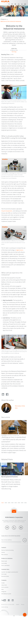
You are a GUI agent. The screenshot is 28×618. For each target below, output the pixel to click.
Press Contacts (4, 554)
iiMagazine (3, 19)
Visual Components (6, 211)
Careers (3, 583)
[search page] (9, 4)
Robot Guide (4, 561)
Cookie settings (4, 607)
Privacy (22, 604)
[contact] (12, 4)
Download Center (5, 576)
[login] (18, 4)
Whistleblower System (6, 593)
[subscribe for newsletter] (25, 540)
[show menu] (25, 4)
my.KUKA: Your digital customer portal (9, 572)
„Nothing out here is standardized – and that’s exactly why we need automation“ (13, 439)
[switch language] (15, 4)
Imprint (17, 604)
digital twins (19, 250)
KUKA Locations (4, 587)
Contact (3, 552)
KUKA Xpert (4, 574)
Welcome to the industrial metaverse (10, 21)
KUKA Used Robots (5, 565)
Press (2, 589)
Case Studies (4, 563)
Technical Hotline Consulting (7, 550)
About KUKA (4, 585)
